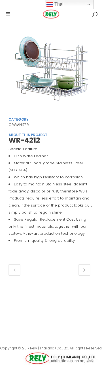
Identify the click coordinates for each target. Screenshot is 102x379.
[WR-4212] (51, 73)
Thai (58, 4)
